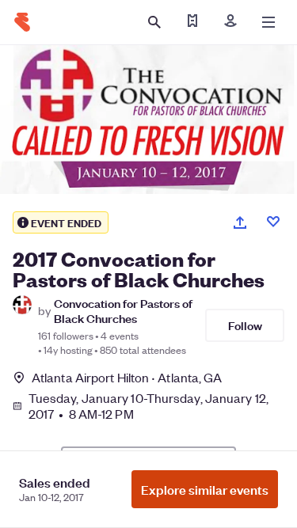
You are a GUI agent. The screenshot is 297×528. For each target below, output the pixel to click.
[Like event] (273, 222)
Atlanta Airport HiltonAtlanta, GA (127, 377)
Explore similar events (204, 489)
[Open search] (154, 22)
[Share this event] (240, 222)
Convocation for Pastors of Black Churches (123, 310)
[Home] (22, 22)
